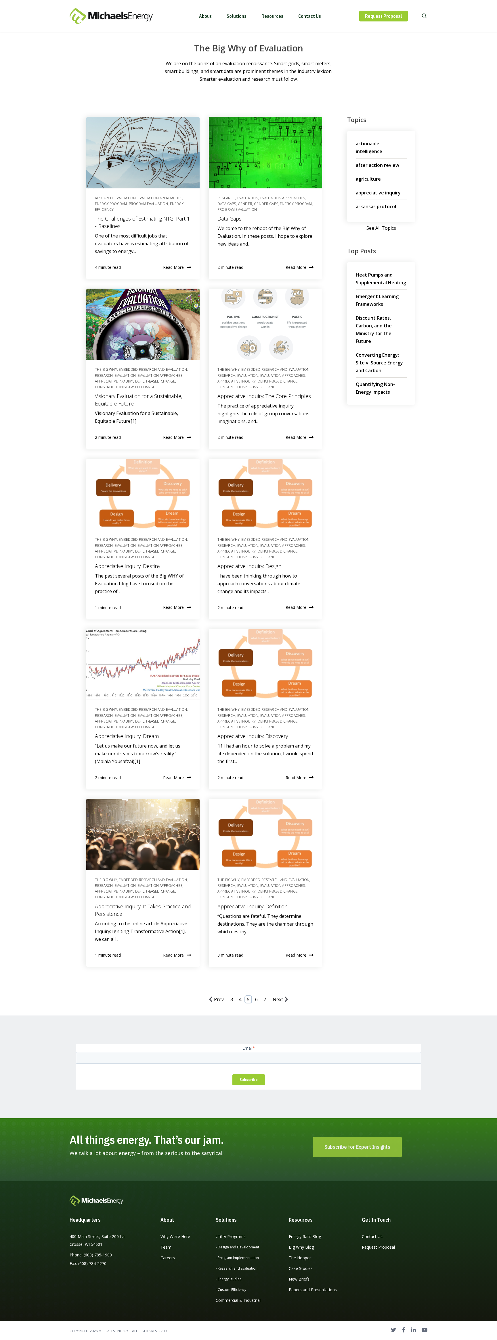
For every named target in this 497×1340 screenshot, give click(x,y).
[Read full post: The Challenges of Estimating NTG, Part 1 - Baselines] (143, 152)
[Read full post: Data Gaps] (265, 152)
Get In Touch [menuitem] (376, 1220)
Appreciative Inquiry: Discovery (252, 736)
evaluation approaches (160, 198)
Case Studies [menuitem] (301, 1268)
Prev (219, 999)
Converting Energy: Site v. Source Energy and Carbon (379, 363)
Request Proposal (383, 16)
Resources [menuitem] (301, 1220)
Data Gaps (229, 218)
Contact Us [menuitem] (372, 1236)
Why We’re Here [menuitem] (175, 1236)
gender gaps (266, 203)
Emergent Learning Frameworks (377, 300)
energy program (111, 203)
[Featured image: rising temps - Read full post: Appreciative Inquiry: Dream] (143, 664)
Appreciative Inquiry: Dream (127, 736)
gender (245, 203)
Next (278, 999)
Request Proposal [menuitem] (378, 1247)
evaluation (125, 198)
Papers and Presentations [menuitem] (313, 1289)
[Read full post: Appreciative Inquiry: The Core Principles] (265, 324)
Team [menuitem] (165, 1247)
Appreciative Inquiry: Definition (252, 906)
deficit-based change (155, 381)
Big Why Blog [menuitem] (301, 1247)
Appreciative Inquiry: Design (249, 566)
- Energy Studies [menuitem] (228, 1279)
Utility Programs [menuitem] (231, 1236)
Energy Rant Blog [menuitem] (305, 1236)
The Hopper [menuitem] (300, 1257)
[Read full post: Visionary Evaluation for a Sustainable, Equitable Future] (143, 324)
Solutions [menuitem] (226, 1220)
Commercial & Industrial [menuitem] (238, 1300)
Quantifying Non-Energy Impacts (375, 388)
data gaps (226, 203)
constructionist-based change (125, 387)
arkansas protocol (376, 206)
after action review (377, 165)
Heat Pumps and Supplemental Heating (381, 279)
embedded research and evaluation (153, 369)
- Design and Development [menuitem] (237, 1247)
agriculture (368, 179)
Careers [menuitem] (167, 1257)
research (104, 198)
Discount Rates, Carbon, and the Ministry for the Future (374, 329)
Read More (173, 267)
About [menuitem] (167, 1220)
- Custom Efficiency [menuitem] (231, 1289)
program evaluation (148, 203)
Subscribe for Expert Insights (357, 1147)
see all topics (381, 228)
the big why (106, 369)
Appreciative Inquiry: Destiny (127, 566)
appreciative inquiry (114, 381)
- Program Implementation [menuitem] (237, 1257)
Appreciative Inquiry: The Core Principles (264, 396)
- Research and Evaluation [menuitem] (236, 1268)
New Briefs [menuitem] (299, 1279)
